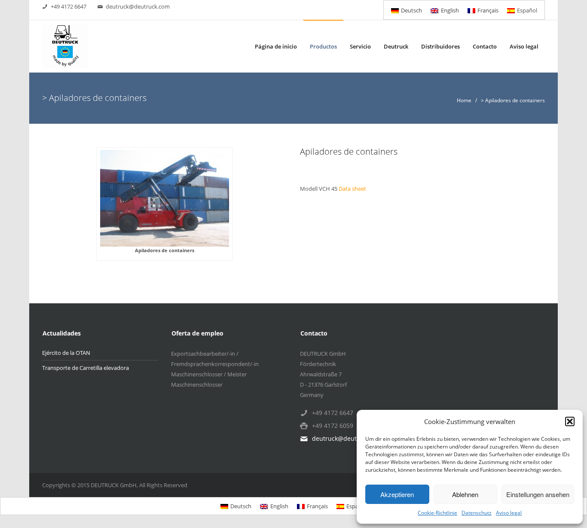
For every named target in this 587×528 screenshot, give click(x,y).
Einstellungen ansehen (537, 494)
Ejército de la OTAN (66, 353)
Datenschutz (477, 512)
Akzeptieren (397, 494)
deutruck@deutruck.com (138, 6)
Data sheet (352, 188)
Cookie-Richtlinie (437, 512)
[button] (570, 421)
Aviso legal (509, 512)
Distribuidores (440, 46)
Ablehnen (465, 494)
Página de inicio (276, 46)
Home (464, 100)
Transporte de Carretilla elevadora (85, 368)
